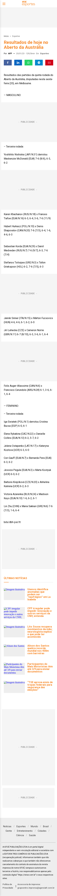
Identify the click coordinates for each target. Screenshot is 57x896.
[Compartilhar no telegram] (39, 62)
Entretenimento (25, 830)
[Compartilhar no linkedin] (18, 62)
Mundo (34, 826)
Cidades (42, 830)
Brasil (46, 826)
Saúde (32, 835)
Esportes (16, 36)
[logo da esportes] (28, 4)
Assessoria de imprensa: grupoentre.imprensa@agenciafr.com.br (35, 886)
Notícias (7, 826)
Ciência (20, 835)
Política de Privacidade (8, 886)
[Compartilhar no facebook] (8, 62)
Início (6, 36)
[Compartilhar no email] (49, 62)
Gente (9, 830)
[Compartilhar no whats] (28, 62)
